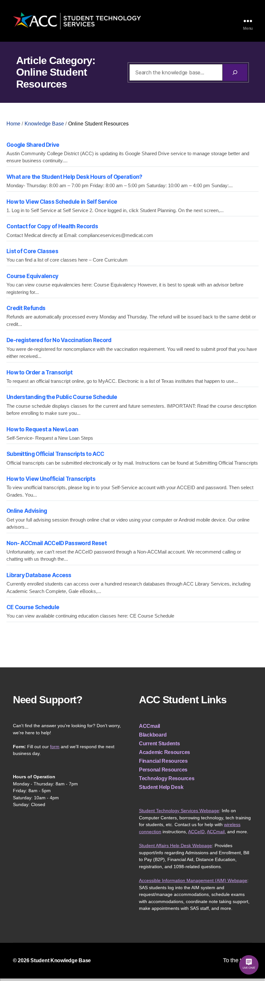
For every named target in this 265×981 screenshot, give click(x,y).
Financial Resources (163, 761)
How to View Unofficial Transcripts (50, 479)
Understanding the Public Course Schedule (61, 397)
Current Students (159, 743)
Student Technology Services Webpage (179, 810)
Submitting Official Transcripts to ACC (55, 454)
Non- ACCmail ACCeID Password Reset (56, 543)
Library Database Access (38, 575)
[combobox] (176, 72)
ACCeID (196, 831)
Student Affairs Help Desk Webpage (175, 845)
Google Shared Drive (32, 145)
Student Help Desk (161, 787)
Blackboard (152, 735)
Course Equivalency (32, 276)
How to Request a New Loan (42, 429)
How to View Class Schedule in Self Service (61, 202)
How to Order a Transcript (39, 372)
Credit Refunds (25, 308)
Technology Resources (167, 778)
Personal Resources (163, 769)
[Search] (235, 72)
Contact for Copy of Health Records (52, 226)
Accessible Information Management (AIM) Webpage (193, 880)
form (54, 746)
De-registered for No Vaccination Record (58, 340)
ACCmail (149, 726)
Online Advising (26, 511)
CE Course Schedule (32, 607)
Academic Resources (164, 752)
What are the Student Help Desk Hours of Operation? (74, 177)
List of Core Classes (32, 251)
